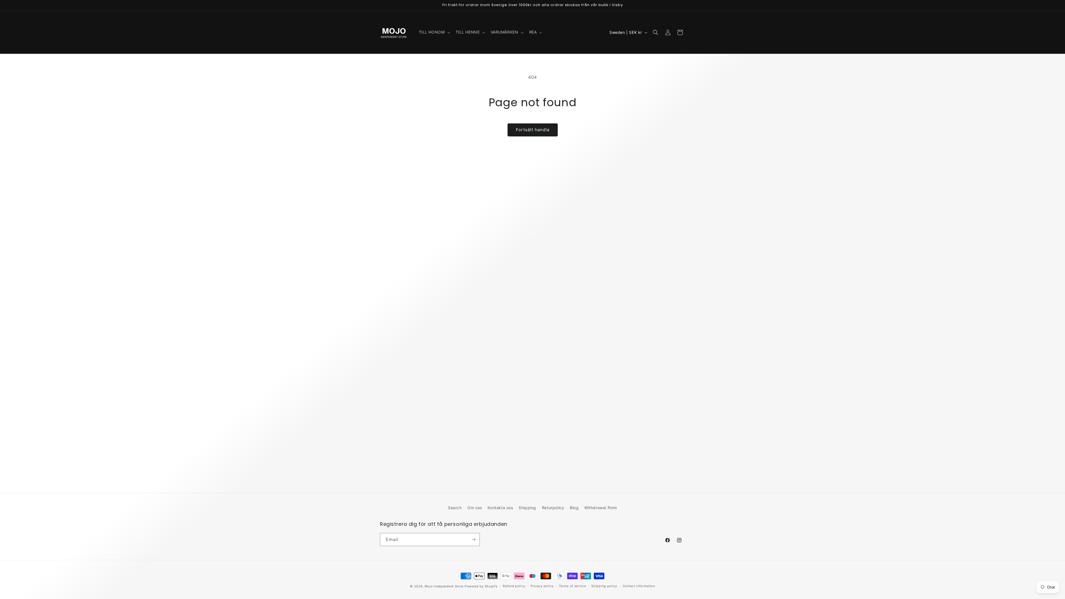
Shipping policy (604, 586)
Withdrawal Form (600, 507)
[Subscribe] (473, 539)
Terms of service (572, 586)
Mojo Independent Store (444, 586)
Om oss (474, 507)
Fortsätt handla (532, 129)
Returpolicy (553, 507)
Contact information (639, 586)
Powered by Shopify (481, 586)
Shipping (527, 507)
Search (455, 507)
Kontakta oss (500, 507)
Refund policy (514, 586)
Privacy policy (542, 586)
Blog (574, 507)
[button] (433, 32)
